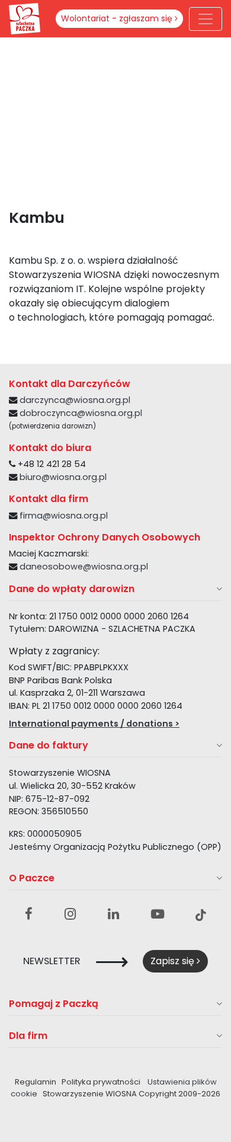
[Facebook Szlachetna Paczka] (29, 914)
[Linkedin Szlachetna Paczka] (113, 914)
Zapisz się (173, 961)
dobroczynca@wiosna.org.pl (81, 413)
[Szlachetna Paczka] (24, 17)
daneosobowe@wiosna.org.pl (84, 566)
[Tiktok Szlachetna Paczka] (200, 914)
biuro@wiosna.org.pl (63, 477)
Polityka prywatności (101, 1081)
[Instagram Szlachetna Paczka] (70, 914)
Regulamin (35, 1081)
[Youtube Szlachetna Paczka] (157, 914)
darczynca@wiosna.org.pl (75, 400)
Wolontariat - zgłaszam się (118, 18)
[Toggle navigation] (205, 19)
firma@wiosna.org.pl (64, 516)
